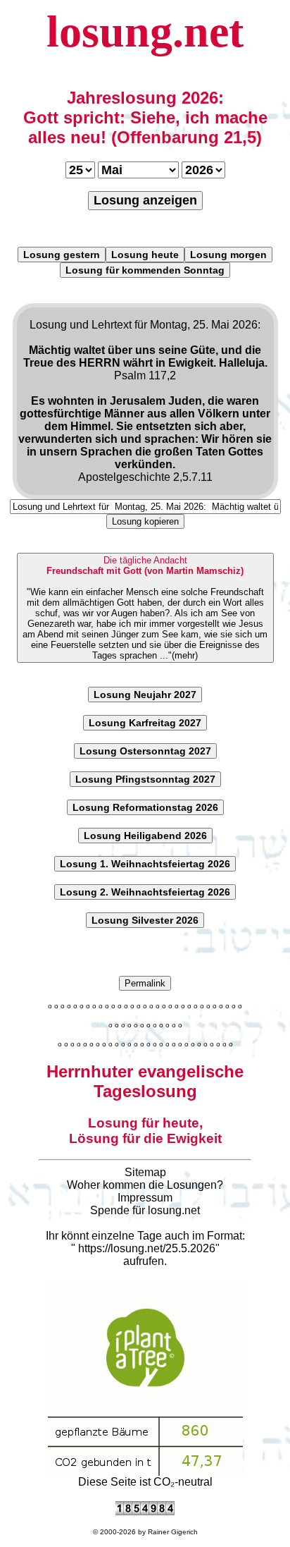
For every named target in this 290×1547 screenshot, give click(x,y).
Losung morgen (228, 254)
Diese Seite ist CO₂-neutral (145, 1482)
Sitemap (145, 1172)
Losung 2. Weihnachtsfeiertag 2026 (145, 892)
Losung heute (145, 254)
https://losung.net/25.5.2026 (146, 1248)
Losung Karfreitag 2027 (145, 722)
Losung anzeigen (145, 200)
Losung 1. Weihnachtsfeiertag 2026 (145, 863)
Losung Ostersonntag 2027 (145, 751)
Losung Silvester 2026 (145, 920)
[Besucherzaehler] (145, 1511)
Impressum (145, 1198)
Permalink (145, 983)
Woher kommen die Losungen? (145, 1185)
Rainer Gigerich (173, 1532)
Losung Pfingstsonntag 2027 (145, 779)
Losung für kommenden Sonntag (145, 270)
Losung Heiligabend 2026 (145, 835)
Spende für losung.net (145, 1210)
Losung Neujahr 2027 (145, 694)
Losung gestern (61, 254)
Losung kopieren (145, 521)
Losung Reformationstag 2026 (145, 807)
